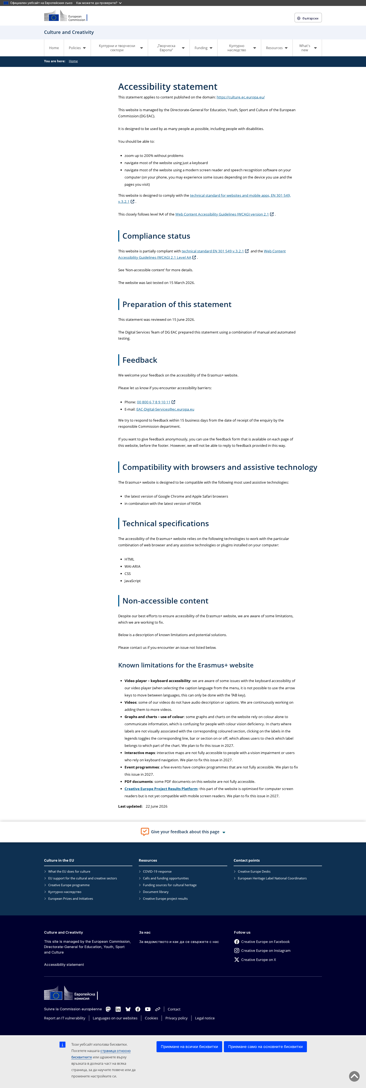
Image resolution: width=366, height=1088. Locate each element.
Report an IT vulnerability (64, 1018)
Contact (174, 1009)
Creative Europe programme (69, 885)
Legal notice (205, 1018)
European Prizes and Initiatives (70, 898)
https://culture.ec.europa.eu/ (241, 97)
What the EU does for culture (69, 871)
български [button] (310, 18)
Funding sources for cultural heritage (170, 885)
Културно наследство (64, 892)
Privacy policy (176, 1018)
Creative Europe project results (165, 898)
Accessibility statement (64, 964)
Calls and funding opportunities (166, 878)
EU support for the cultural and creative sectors (82, 878)
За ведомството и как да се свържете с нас (179, 942)
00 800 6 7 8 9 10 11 (154, 402)
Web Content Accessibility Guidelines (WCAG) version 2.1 (222, 214)
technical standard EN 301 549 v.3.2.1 (213, 251)
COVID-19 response (157, 871)
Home (54, 48)
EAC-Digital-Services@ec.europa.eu (165, 409)
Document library (156, 892)
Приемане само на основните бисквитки (265, 1046)
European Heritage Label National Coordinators (272, 878)
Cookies (151, 1018)
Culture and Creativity (63, 932)
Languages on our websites (115, 1018)
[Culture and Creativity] (68, 16)
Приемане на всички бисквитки (189, 1046)
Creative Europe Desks (254, 871)
